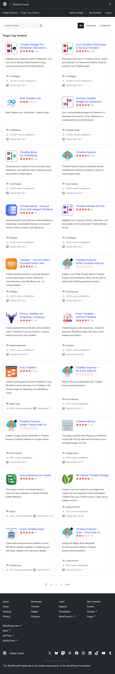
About (6, 601)
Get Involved (93, 601)
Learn (62, 601)
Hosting (7, 611)
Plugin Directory (10, 13)
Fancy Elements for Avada (35, 475)
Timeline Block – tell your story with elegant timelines (36, 208)
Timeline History (85, 421)
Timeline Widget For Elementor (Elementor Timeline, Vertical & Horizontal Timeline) (33, 46)
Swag (91, 616)
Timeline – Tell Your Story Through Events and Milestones (35, 261)
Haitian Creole (16, 653)
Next (67, 584)
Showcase (36, 601)
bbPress (8, 635)
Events (90, 606)
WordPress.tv (67, 616)
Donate (92, 611)
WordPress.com (12, 625)
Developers (65, 611)
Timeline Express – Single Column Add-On (33, 423)
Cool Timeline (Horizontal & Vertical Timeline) (91, 46)
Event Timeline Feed (32, 529)
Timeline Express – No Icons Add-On (87, 369)
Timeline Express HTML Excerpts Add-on (90, 261)
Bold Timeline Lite (30, 98)
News (6, 606)
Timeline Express (86, 152)
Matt (7, 630)
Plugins (34, 611)
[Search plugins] (41, 25)
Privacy (7, 616)
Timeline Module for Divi (90, 206)
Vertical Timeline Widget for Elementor (89, 100)
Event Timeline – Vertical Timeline (86, 315)
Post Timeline (28, 367)
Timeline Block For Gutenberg (28, 154)
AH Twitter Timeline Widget (92, 475)
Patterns (35, 616)
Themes (35, 606)
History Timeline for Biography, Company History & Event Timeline (34, 315)
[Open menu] (110, 4)
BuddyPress (10, 640)
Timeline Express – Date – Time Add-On (88, 531)
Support (63, 606)
